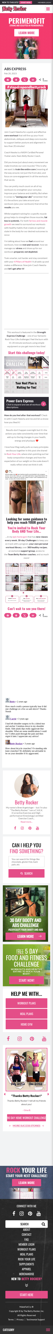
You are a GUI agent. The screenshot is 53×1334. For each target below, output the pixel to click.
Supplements (26, 1264)
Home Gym (26, 1024)
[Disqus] (26, 659)
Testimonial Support (35, 1319)
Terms (11, 1319)
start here (26, 1294)
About (26, 1229)
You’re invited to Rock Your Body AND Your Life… (26, 529)
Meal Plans (26, 1014)
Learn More (27, 32)
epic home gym (19, 536)
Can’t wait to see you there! (26, 608)
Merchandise (26, 1274)
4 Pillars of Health (22, 261)
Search (28, 873)
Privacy (20, 1319)
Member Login (44, 2)
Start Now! (26, 980)
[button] (48, 9)
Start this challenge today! (26, 352)
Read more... (26, 821)
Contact (26, 1234)
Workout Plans (26, 1003)
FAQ (26, 1239)
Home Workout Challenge (26, 1118)
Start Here (26, 2)
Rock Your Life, (14, 454)
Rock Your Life (26, 1259)
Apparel (26, 1269)
